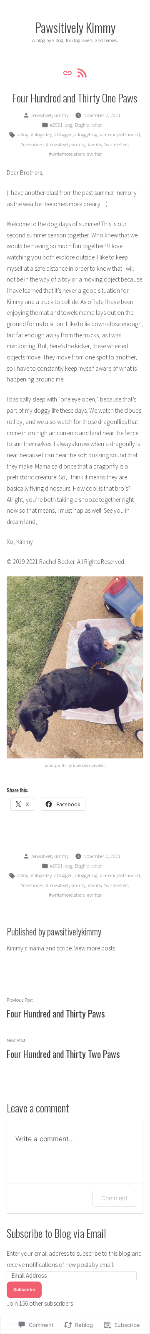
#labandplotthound (120, 134)
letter (96, 125)
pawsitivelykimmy (49, 115)
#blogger (63, 134)
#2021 (56, 125)
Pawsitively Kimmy (75, 27)
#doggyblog (86, 134)
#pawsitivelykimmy (65, 144)
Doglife (82, 125)
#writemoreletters (67, 154)
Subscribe (24, 1289)
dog (68, 125)
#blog (22, 134)
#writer (94, 154)
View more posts (94, 948)
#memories (31, 144)
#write (94, 144)
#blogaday (41, 134)
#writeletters (115, 144)
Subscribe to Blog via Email (56, 1233)
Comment (114, 1198)
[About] (68, 72)
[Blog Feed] (81, 72)
